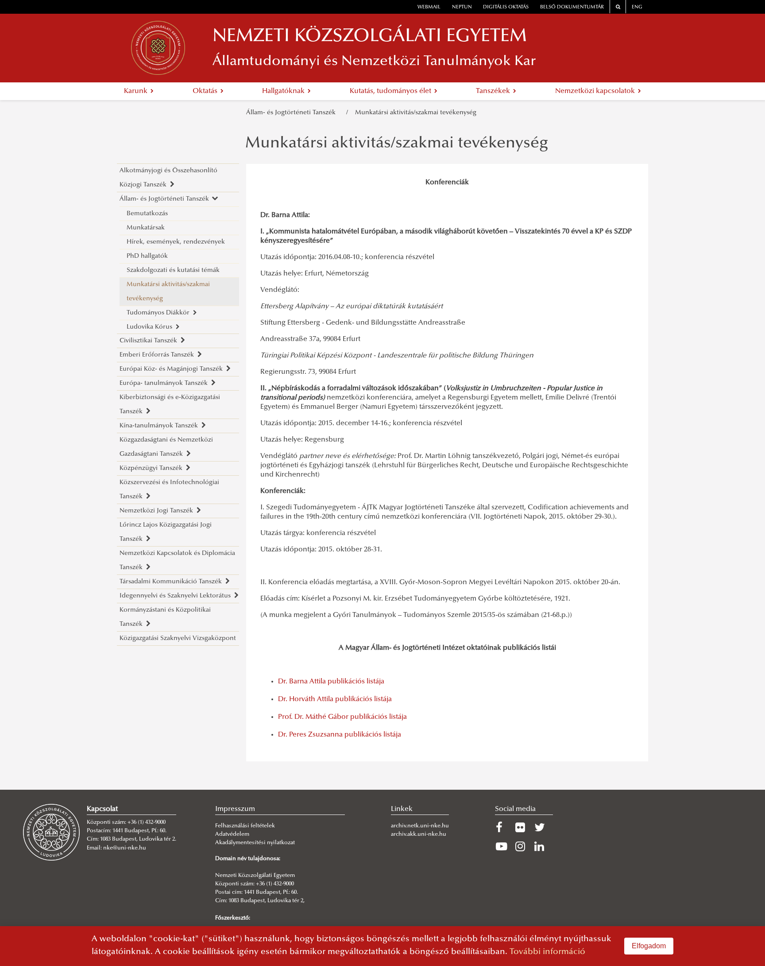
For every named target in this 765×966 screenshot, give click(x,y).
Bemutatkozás (147, 213)
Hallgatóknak (284, 91)
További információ (547, 952)
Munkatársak (146, 228)
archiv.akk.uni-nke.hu (418, 834)
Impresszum (235, 809)
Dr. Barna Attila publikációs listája (331, 681)
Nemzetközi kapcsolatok (596, 91)
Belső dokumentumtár (572, 7)
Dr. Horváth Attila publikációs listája (335, 699)
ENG (637, 7)
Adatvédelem (232, 834)
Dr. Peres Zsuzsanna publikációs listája (339, 734)
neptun (462, 7)
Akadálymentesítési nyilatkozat (255, 843)
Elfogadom (649, 946)
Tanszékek (494, 91)
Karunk (136, 91)
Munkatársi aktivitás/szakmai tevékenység (415, 112)
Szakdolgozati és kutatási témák (173, 270)
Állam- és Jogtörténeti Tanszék (292, 112)
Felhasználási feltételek (245, 826)
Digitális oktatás (506, 7)
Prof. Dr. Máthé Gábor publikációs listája (342, 717)
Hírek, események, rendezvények (176, 242)
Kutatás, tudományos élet (391, 91)
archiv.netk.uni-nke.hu (420, 826)
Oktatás (206, 91)
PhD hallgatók (147, 256)
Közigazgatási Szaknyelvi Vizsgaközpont (178, 638)
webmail (428, 7)
